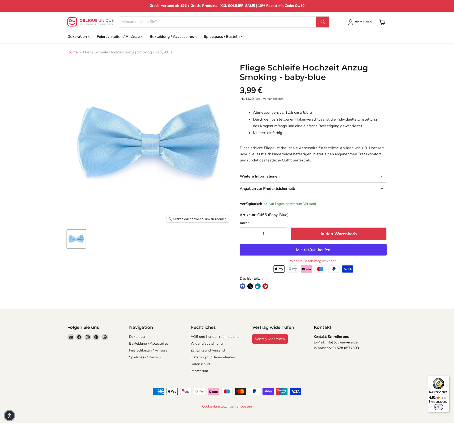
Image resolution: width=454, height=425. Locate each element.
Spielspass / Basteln (222, 36)
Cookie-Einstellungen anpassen (227, 406)
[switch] (438, 407)
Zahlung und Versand (208, 350)
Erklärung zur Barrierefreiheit (213, 357)
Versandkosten (273, 99)
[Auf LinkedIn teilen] (258, 286)
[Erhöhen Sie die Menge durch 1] (281, 233)
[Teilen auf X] (250, 286)
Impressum (199, 371)
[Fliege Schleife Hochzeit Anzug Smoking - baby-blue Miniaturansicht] (76, 239)
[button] (9, 415)
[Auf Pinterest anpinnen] (265, 286)
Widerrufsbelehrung (207, 343)
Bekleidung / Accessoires (172, 36)
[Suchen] (322, 22)
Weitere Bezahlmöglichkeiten (313, 261)
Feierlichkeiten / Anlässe (119, 36)
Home (72, 52)
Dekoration (77, 36)
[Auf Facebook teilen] (242, 286)
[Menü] (446, 378)
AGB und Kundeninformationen (215, 336)
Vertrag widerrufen (270, 339)
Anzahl (245, 223)
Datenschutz (200, 364)
